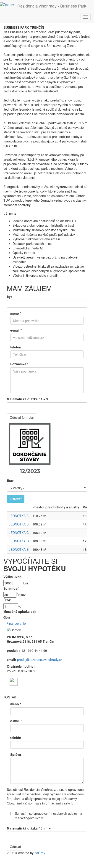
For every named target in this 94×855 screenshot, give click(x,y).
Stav (10, 480)
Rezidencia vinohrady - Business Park (51, 6)
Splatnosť (10, 588)
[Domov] (7, 4)
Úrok (7, 600)
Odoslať (15, 846)
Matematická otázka (23, 399)
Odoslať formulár (22, 417)
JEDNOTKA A (19, 515)
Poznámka (19, 364)
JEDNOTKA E (19, 549)
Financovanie (16, 623)
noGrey (39, 852)
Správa (15, 754)
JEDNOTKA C (19, 532)
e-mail (16, 330)
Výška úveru (13, 576)
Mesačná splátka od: (19, 611)
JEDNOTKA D (19, 541)
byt (9, 296)
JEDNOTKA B (19, 524)
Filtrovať (15, 499)
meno (15, 313)
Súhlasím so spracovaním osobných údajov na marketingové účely (48, 815)
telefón (15, 347)
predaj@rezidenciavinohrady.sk (39, 659)
